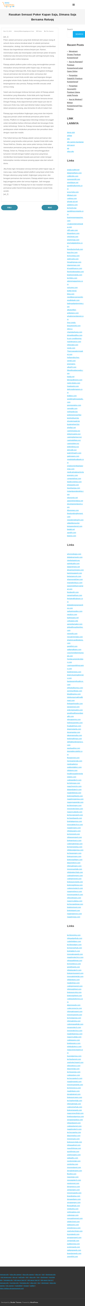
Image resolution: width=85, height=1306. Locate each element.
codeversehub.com (74, 1107)
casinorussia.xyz (73, 431)
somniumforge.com (74, 691)
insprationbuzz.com (74, 583)
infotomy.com (72, 770)
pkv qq (15, 1277)
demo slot (71, 132)
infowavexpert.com (74, 837)
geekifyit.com (72, 646)
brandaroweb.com (74, 1253)
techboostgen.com (74, 945)
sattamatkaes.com (74, 649)
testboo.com (72, 396)
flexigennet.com (73, 758)
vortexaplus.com (73, 1212)
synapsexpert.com (74, 1237)
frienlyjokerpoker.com (75, 272)
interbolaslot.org (73, 560)
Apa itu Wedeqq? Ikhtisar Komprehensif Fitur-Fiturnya (75, 104)
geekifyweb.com (73, 967)
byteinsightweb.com (75, 796)
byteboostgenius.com (75, 1116)
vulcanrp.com (72, 287)
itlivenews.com (73, 510)
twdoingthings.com (74, 739)
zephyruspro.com (74, 1155)
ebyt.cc (70, 329)
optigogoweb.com (74, 1250)
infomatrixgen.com (74, 866)
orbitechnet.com (73, 1222)
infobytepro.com (73, 980)
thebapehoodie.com (75, 704)
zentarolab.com (73, 1241)
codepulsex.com (73, 1075)
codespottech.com (74, 780)
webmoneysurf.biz (74, 415)
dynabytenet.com (73, 1094)
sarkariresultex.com (74, 611)
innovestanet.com (74, 1167)
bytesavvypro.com (74, 856)
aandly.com (71, 533)
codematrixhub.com (74, 844)
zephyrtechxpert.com (75, 1062)
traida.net (70, 377)
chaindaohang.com (74, 332)
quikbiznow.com (73, 1244)
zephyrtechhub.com (74, 1231)
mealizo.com (72, 614)
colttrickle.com (72, 176)
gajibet (32, 1286)
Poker (40, 31)
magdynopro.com (74, 828)
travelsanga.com (73, 488)
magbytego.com (73, 983)
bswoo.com (71, 536)
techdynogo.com (73, 783)
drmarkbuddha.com (74, 335)
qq (68, 148)
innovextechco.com (74, 1031)
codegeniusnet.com (74, 986)
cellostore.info (72, 621)
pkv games (50, 31)
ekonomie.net (72, 498)
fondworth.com (73, 592)
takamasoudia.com (74, 735)
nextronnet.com (73, 1183)
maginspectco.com (74, 914)
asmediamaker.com (74, 624)
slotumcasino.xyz (74, 434)
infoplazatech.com (74, 970)
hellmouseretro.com (75, 723)
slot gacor (71, 145)
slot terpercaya (6, 1277)
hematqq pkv (8, 1280)
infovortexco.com (73, 1066)
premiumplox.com (74, 405)
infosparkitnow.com (74, 960)
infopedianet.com (74, 1123)
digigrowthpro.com (74, 173)
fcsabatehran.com (74, 726)
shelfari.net (71, 428)
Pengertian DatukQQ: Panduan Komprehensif (74, 78)
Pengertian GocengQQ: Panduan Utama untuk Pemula (73, 90)
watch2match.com (74, 453)
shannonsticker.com (75, 579)
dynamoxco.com (73, 1187)
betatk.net (71, 529)
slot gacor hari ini (20, 1280)
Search (70, 29)
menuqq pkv (4, 1274)
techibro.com (72, 278)
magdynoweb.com (74, 1082)
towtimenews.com (74, 672)
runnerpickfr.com (73, 179)
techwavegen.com (74, 853)
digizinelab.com (73, 1069)
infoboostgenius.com (75, 850)
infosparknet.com (73, 1145)
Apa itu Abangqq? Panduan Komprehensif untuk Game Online (75, 66)
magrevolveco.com (74, 891)
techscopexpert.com (75, 815)
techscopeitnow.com (75, 904)
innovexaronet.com (74, 1015)
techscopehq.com (74, 1132)
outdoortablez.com (74, 767)
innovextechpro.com (75, 809)
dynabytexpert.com (74, 1171)
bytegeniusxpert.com (75, 973)
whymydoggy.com (74, 554)
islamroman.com (73, 265)
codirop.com (72, 198)
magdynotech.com (74, 1129)
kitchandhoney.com (74, 380)
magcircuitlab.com (74, 1037)
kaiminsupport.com (74, 573)
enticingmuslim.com (75, 710)
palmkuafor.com (73, 563)
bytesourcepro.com (74, 1097)
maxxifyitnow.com (74, 1148)
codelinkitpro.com (74, 941)
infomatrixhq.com (73, 1021)
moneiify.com (72, 634)
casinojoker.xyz (73, 443)
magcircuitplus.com (74, 901)
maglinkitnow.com (74, 793)
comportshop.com (74, 478)
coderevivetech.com (75, 888)
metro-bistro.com (73, 383)
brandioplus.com (73, 1196)
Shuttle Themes (15, 1302)
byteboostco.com (73, 1043)
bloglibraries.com (74, 694)
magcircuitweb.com (74, 812)
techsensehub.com (74, 948)
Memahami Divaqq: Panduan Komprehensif (74, 54)
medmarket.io (72, 764)
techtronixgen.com (74, 805)
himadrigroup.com (74, 262)
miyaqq (26, 1286)
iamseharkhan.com (74, 595)
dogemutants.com (74, 729)
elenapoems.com (74, 719)
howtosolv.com (73, 386)
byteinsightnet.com (74, 996)
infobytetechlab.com (75, 872)
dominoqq (44, 1277)
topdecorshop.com (74, 482)
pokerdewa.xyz (73, 447)
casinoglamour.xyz (74, 437)
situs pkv (70, 151)
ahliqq (69, 136)
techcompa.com (73, 256)
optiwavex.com (73, 1225)
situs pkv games (15, 1274)
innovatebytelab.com (75, 976)
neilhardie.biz (72, 412)
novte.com (71, 348)
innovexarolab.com (74, 869)
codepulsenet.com (74, 1126)
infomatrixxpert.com (74, 1011)
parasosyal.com (73, 707)
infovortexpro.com (74, 898)
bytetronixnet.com (74, 907)
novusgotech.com (74, 1180)
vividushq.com (72, 1209)
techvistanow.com (74, 1018)
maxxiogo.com (72, 1177)
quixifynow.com (73, 1151)
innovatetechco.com (75, 825)
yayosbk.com (72, 408)
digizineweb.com (73, 1005)
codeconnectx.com (74, 1008)
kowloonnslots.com (74, 275)
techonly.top (71, 208)
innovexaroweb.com (75, 1085)
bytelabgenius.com (74, 821)
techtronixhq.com (73, 935)
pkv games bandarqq (75, 142)
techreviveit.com (73, 834)
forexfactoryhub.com (75, 249)
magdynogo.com (73, 917)
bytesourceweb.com (75, 882)
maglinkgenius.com (74, 1034)
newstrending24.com (75, 520)
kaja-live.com (72, 252)
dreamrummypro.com (75, 570)
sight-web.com (72, 259)
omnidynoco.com (73, 1228)
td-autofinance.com (74, 268)
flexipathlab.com (73, 1206)
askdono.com (72, 205)
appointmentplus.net (75, 501)
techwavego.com (73, 1072)
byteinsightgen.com (74, 860)
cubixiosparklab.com (75, 1024)
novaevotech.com (74, 1027)
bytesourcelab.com (74, 1142)
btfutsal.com (71, 195)
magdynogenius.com (75, 799)
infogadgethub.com (74, 938)
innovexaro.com (73, 1139)
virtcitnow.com (72, 237)
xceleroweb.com (73, 1247)
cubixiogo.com (72, 1215)
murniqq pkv (14, 1283)
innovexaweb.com (74, 1193)
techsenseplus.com (74, 847)
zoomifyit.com (72, 1256)
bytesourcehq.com (74, 992)
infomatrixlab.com (74, 1104)
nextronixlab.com (73, 1161)
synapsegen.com (73, 1202)
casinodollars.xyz (74, 440)
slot (43, 1274)
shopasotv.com (73, 485)
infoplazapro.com (74, 831)
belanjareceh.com (74, 576)
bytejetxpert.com (73, 910)
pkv (68, 139)
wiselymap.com (73, 240)
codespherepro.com (75, 875)
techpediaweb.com (74, 818)
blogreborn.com (73, 233)
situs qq (38, 1274)
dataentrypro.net (73, 567)
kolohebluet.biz (73, 418)
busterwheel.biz (73, 424)
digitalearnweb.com (74, 557)
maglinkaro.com (73, 1091)
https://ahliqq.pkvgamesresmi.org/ (12, 1288)
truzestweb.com (73, 1234)
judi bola (21, 1277)
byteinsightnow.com (75, 885)
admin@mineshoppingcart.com (24, 31)
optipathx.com (72, 1158)
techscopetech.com (74, 1078)
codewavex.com (73, 1040)
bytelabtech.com (73, 951)
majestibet (18, 1286)
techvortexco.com (74, 964)
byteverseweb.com (74, 1110)
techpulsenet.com (74, 1059)
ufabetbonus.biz (73, 523)
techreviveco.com (74, 1088)
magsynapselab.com (75, 802)
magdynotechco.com (75, 957)
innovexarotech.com (75, 894)
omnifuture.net (72, 182)
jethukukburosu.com (75, 688)
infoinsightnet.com (74, 989)
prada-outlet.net (73, 170)
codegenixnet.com (74, 879)
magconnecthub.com (75, 1113)
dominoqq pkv (51, 1274)
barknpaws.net (73, 618)
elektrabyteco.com (74, 1046)
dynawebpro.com (74, 1199)
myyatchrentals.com (75, 637)
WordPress (34, 1302)
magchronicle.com (74, 786)
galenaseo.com (73, 456)
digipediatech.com (74, 789)
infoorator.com (72, 345)
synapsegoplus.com (75, 1120)
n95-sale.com (72, 230)
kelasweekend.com (74, 526)
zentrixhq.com (72, 1164)
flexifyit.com (71, 1174)
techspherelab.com (74, 1101)
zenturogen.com (73, 1190)
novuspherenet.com (75, 1218)
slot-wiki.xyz (72, 450)
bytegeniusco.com (74, 840)
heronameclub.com (74, 761)
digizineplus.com (73, 1136)
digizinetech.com (73, 863)
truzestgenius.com (74, 1056)
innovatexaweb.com (75, 954)
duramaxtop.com (73, 732)
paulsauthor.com (73, 748)
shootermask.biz (73, 421)
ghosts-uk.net (72, 201)
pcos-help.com (73, 192)
